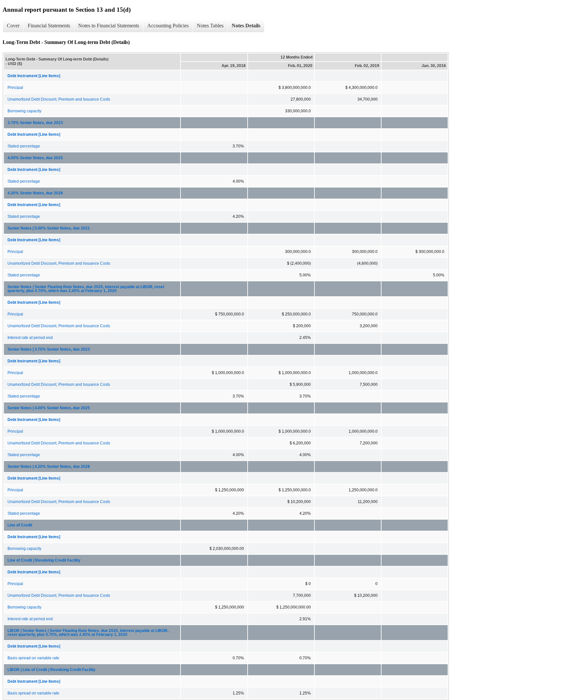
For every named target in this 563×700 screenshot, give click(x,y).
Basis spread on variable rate (33, 658)
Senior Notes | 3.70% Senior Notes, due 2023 (48, 349)
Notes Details (246, 25)
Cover (13, 25)
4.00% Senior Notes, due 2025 (35, 158)
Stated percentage (23, 146)
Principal (15, 88)
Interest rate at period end (30, 338)
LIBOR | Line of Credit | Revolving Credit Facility (51, 670)
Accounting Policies (168, 25)
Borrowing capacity (24, 111)
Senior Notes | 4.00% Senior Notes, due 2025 (48, 408)
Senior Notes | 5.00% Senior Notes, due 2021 (48, 228)
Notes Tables (210, 25)
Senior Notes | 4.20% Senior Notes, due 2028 (48, 467)
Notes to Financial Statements (108, 25)
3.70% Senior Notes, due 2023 (35, 123)
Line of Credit (19, 525)
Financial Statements (49, 25)
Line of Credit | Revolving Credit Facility (43, 560)
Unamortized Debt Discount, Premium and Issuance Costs (58, 99)
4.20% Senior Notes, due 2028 (35, 193)
